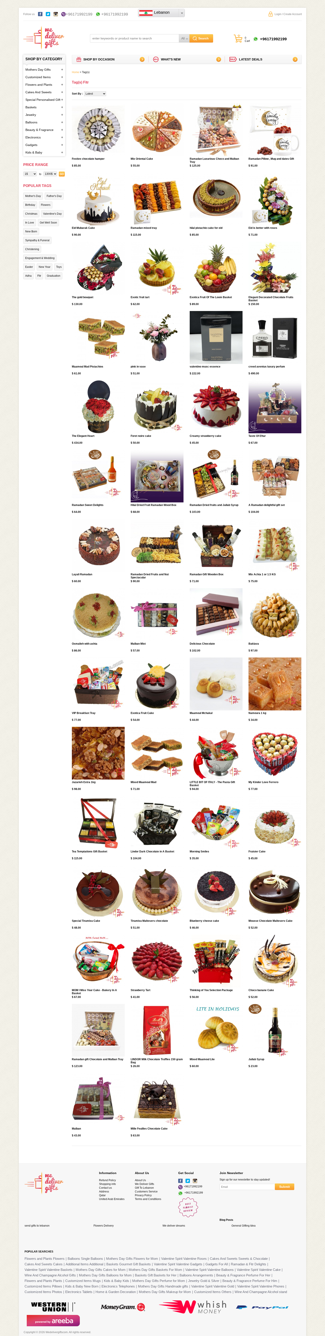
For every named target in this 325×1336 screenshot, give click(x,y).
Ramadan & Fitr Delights (248, 1264)
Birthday (30, 204)
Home (75, 72)
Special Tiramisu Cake (86, 920)
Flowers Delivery (104, 1225)
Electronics (33, 137)
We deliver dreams (173, 1225)
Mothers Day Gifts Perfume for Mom (158, 1281)
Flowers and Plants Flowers (45, 1258)
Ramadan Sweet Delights (87, 505)
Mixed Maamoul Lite (202, 1059)
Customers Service (146, 1191)
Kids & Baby (33, 152)
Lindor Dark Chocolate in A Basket (152, 851)
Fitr (39, 275)
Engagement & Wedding (40, 258)
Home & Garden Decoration (116, 1292)
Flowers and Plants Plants (43, 1281)
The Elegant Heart (83, 436)
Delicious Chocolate (202, 643)
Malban (76, 1128)
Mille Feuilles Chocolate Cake (149, 1128)
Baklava (254, 643)
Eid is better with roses (263, 227)
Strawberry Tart (140, 990)
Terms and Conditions (148, 1199)
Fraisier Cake (257, 851)
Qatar (102, 1195)
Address (104, 1191)
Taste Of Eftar (257, 436)
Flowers (45, 204)
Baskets (30, 107)
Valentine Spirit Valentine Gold (212, 1286)
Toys (59, 266)
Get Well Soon (48, 222)
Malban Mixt (138, 643)
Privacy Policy (143, 1195)
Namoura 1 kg (257, 713)
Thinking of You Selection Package (211, 990)
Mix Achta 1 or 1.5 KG (262, 574)
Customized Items (38, 77)
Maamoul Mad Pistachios (87, 366)
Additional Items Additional (84, 1264)
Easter (29, 266)
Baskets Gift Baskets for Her (155, 1275)
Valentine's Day (52, 213)
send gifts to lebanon (37, 1225)
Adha (28, 275)
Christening (32, 249)
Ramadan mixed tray (144, 227)
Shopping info (107, 1184)
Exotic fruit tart (140, 297)
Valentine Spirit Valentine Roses (184, 1258)
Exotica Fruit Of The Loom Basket (211, 297)
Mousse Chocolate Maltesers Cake (270, 920)
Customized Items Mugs (83, 1281)
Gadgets (31, 145)
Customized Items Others (212, 1292)
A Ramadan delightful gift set (267, 505)
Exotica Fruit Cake (142, 713)
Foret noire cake (141, 436)
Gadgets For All (216, 1264)
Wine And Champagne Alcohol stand (261, 1292)
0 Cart (247, 39)
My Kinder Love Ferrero (263, 782)
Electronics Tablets (78, 1292)
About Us (140, 1180)
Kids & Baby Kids (116, 1281)
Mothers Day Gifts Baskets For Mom (155, 1270)
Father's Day (54, 196)
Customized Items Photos (43, 1292)
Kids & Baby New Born (81, 1286)
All (183, 38)
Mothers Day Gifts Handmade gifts (163, 1286)
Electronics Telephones (118, 1286)
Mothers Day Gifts (38, 69)
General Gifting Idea (243, 1225)
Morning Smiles (199, 851)
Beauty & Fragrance (39, 130)
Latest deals (250, 59)
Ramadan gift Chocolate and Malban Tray (97, 1059)
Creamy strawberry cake (205, 436)
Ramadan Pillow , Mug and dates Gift (271, 158)
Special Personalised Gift (42, 99)
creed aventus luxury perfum (267, 366)
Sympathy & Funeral (37, 240)
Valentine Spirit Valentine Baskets (49, 1270)
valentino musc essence (205, 366)
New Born (31, 231)
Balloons (31, 122)
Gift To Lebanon (144, 1187)
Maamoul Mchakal (201, 713)
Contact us (105, 1187)
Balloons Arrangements (196, 1275)
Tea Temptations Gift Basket (89, 851)
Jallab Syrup (256, 1059)
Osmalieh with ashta (84, 643)
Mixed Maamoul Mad (143, 782)
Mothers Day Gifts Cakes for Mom (101, 1270)
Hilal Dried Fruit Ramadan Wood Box (153, 505)
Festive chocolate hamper (88, 158)
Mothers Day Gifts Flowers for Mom (132, 1258)
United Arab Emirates (111, 1199)
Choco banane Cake (261, 990)
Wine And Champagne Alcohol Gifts (50, 1275)
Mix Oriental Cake (142, 158)
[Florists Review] (188, 1216)
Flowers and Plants (38, 84)
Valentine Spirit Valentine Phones (260, 1286)
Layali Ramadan (82, 574)
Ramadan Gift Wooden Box (207, 574)
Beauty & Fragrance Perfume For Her (243, 1275)
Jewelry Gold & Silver (203, 1281)
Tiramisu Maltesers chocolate (149, 920)
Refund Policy (107, 1180)
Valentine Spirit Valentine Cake (259, 1270)
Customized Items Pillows (43, 1286)
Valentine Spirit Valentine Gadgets (178, 1264)
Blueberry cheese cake (204, 920)
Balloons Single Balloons (85, 1258)
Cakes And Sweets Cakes (44, 1264)
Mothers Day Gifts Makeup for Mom (165, 1292)
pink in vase (138, 366)
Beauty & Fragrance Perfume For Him (249, 1281)
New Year (44, 266)
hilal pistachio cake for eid (206, 227)
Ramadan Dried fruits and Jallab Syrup (214, 505)
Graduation (53, 275)
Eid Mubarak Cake (83, 227)
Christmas (31, 213)
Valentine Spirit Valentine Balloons (209, 1270)
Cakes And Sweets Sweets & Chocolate (239, 1258)
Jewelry (30, 115)
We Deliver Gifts (144, 1184)
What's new (171, 59)
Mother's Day (33, 196)
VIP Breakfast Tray (84, 713)
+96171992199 (79, 14)
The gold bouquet (82, 297)
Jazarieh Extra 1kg (84, 782)
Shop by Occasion (99, 59)
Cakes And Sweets (38, 92)
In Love (29, 222)
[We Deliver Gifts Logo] (43, 35)
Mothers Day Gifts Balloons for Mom (105, 1275)
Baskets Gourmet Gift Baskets (128, 1264)
